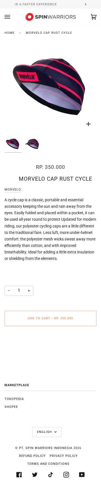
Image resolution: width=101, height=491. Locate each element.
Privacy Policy (64, 456)
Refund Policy (32, 456)
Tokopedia (14, 399)
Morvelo (12, 189)
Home (9, 33)
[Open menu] (12, 16)
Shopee (11, 407)
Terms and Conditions (48, 464)
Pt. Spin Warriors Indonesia (45, 448)
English (45, 432)
